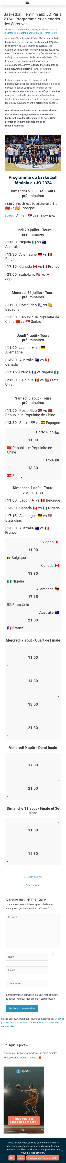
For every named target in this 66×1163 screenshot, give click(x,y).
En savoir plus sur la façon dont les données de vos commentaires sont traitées (32, 1022)
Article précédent (33, 876)
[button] (27, 2)
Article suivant (33, 885)
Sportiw (8, 1053)
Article (34, 29)
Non (20, 1158)
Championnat (26, 33)
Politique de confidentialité (43, 1158)
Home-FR (39, 33)
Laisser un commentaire (16, 29)
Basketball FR (11, 33)
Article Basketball (47, 29)
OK (11, 1158)
